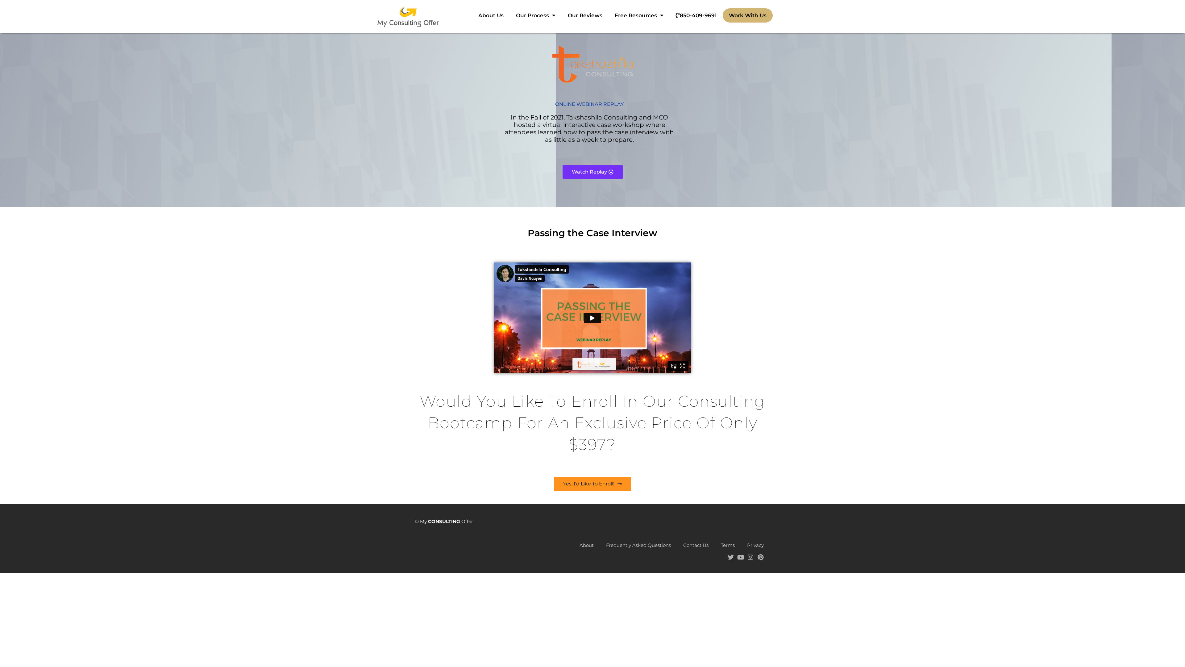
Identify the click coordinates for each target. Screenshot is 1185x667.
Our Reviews (585, 15)
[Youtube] (741, 557)
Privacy (755, 545)
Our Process (532, 15)
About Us (491, 15)
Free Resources (636, 15)
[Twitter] (731, 557)
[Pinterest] (760, 557)
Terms (728, 545)
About (587, 545)
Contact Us (696, 545)
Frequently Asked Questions (638, 545)
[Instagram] (750, 557)
